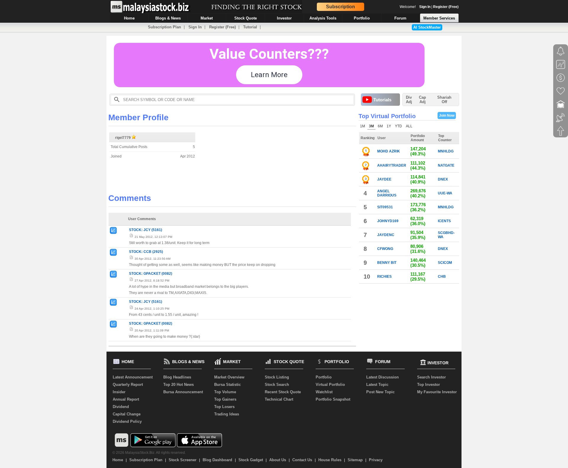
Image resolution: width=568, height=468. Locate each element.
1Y (389, 126)
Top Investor (428, 384)
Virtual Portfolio (330, 384)
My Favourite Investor (437, 392)
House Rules (329, 460)
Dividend (121, 406)
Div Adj (409, 99)
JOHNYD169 (387, 221)
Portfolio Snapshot (333, 399)
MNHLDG (446, 151)
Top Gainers (225, 399)
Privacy (376, 460)
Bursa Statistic (227, 384)
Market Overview (229, 377)
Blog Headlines (177, 377)
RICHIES (384, 276)
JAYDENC (385, 235)
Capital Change (127, 414)
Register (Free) (446, 7)
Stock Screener (182, 460)
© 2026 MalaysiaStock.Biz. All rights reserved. (149, 453)
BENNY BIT (386, 263)
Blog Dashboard (217, 460)
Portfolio (324, 377)
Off (444, 102)
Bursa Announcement (183, 392)
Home (117, 460)
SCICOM (445, 263)
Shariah (444, 99)
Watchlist (324, 392)
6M (380, 126)
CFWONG (385, 249)
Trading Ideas (226, 414)
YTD (398, 126)
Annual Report (126, 399)
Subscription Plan (164, 27)
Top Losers (224, 406)
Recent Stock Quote (283, 392)
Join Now (446, 115)
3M (371, 126)
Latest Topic (377, 384)
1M (362, 126)
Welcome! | (429, 7)
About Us (277, 460)
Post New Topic (380, 392)
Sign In (424, 7)
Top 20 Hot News (178, 384)
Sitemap (355, 460)
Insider (119, 392)
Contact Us (302, 460)
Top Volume (225, 392)
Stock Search (277, 384)
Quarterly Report (128, 384)
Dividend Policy (127, 421)
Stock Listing (277, 377)
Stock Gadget (250, 460)
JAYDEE (384, 179)
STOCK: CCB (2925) (146, 252)
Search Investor (431, 377)
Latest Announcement (133, 377)
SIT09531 (385, 207)
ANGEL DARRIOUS (386, 193)
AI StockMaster (427, 27)
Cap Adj (422, 99)
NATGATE (446, 165)
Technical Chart (279, 399)
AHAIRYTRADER (391, 165)
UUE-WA (445, 193)
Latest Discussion (382, 377)
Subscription (340, 6)
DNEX (443, 179)
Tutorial (250, 27)
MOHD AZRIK (388, 151)
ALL (409, 126)
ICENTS (444, 221)
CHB (442, 276)
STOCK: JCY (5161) (145, 230)
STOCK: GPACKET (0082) (150, 274)
